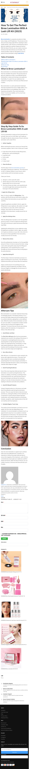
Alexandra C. (4, 484)
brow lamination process (17, 167)
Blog (2, 714)
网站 (2, 527)
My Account (3, 723)
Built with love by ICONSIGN (7, 762)
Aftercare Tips (5, 65)
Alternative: (4, 542)
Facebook (3, 735)
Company (3, 710)
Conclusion (5, 66)
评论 (2, 502)
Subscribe (14, 752)
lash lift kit (21, 53)
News (5, 7)
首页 (2, 7)
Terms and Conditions (6, 728)
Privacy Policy (4, 716)
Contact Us (3, 726)
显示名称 (3, 515)
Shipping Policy (4, 717)
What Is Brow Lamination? (8, 59)
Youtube (3, 739)
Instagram (3, 737)
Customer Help (4, 724)
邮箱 (2, 521)
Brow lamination (5, 39)
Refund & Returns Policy (6, 730)
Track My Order (4, 712)
